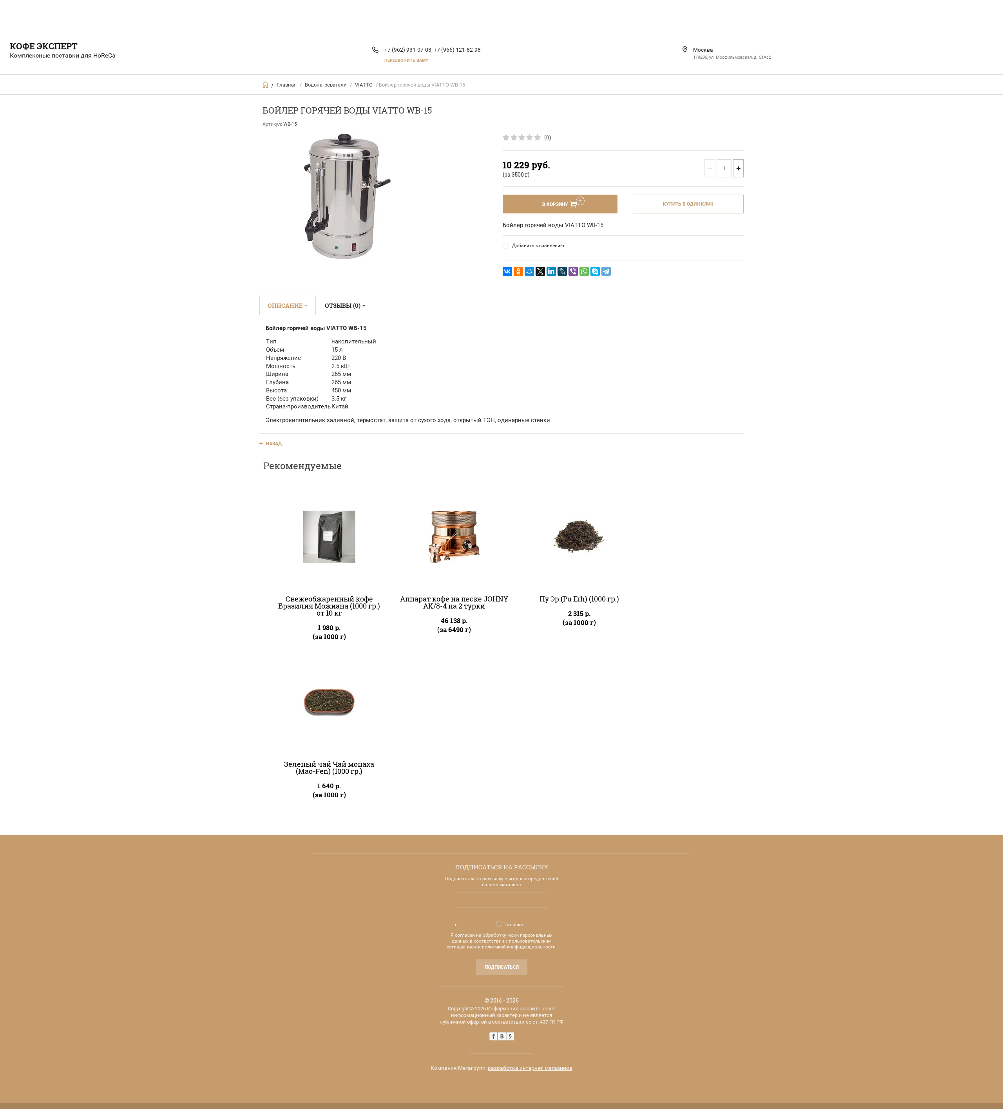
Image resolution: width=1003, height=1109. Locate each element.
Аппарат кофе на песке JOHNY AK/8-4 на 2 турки (454, 602)
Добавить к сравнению (538, 245)
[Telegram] (606, 271)
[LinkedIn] (551, 271)
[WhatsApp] (584, 271)
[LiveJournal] (562, 271)
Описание (285, 305)
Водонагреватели (326, 85)
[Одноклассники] (518, 271)
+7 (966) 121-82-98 (457, 50)
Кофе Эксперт (44, 46)
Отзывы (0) (342, 305)
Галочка (513, 924)
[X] (540, 271)
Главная (287, 85)
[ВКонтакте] (507, 271)
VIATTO (364, 85)
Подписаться (502, 967)
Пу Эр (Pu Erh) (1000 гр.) (579, 598)
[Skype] (595, 271)
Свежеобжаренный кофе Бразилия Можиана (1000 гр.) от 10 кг (329, 606)
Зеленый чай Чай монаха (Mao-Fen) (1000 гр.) (329, 767)
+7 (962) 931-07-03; (408, 50)
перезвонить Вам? (406, 60)
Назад (274, 443)
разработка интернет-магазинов (530, 1068)
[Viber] (573, 271)
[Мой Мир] (529, 271)
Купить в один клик (688, 204)
